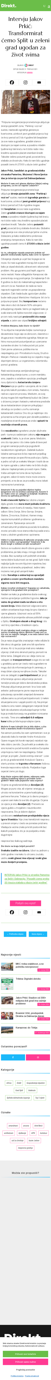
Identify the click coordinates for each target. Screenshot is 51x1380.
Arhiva (30, 73)
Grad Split (19, 1090)
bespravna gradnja (25, 1148)
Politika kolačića (17, 1376)
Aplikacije (22, 1133)
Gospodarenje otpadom (36, 1083)
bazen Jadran (34, 1140)
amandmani (13, 1126)
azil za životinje (17, 1140)
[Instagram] (25, 82)
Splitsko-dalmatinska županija (18, 1098)
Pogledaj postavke (25, 1369)
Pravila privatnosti (32, 1376)
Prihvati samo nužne (25, 1362)
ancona (26, 1126)
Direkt (19, 1083)
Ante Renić (38, 1126)
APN (33, 1133)
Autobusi (43, 1133)
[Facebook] (11, 82)
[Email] (39, 82)
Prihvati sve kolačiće (25, 1354)
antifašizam (8, 1133)
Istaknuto (32, 1090)
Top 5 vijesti (39, 1098)
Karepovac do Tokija (26, 1027)
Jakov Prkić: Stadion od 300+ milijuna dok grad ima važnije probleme (31, 1001)
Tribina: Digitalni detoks (28, 979)
